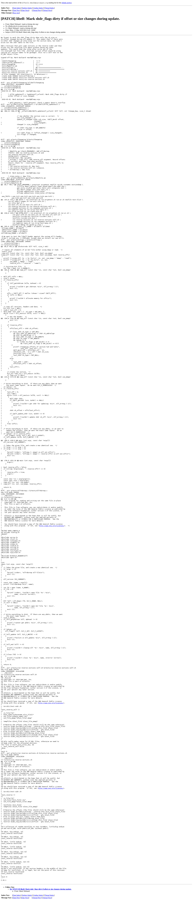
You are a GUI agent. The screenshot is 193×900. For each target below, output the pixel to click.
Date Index (17, 8)
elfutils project (67, 3)
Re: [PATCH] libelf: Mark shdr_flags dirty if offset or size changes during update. (40, 889)
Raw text (16, 13)
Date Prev (16, 10)
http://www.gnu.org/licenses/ (51, 526)
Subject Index (27, 8)
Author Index (38, 8)
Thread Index (49, 8)
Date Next (25, 10)
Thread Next (47, 10)
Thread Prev (36, 10)
